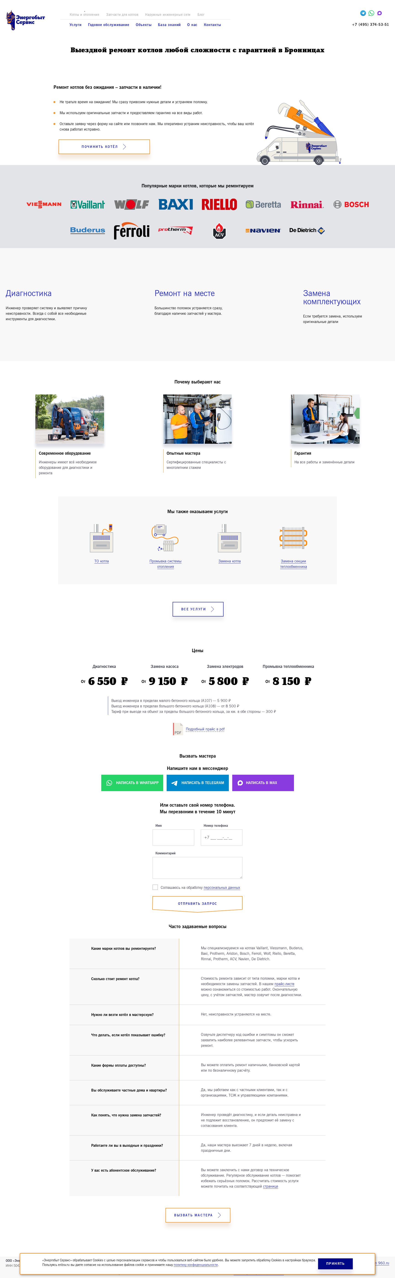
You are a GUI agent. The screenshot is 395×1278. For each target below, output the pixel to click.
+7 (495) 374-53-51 (370, 24)
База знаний (169, 24)
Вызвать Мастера (193, 1215)
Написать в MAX (261, 782)
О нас (192, 24)
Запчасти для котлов (122, 15)
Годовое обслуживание (108, 24)
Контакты (212, 24)
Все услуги (193, 609)
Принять (335, 1263)
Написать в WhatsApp (137, 782)
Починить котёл (100, 147)
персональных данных (222, 887)
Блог (201, 15)
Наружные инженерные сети (168, 15)
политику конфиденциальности (196, 1265)
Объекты (144, 24)
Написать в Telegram (202, 782)
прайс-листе (284, 984)
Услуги (75, 24)
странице (270, 1186)
